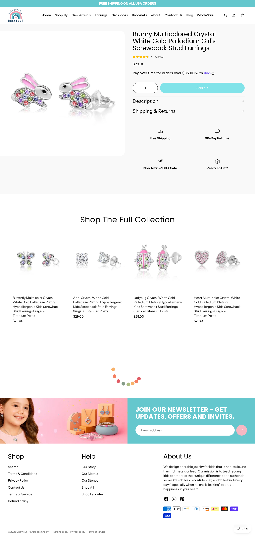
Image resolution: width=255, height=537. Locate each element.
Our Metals (90, 474)
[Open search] (225, 15)
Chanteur (22, 531)
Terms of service (96, 531)
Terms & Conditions (22, 474)
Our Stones (90, 480)
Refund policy (18, 501)
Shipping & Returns (154, 111)
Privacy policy (77, 531)
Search (13, 467)
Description (145, 101)
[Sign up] (241, 430)
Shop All (88, 487)
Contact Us (16, 487)
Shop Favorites (93, 494)
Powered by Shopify (38, 531)
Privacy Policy (18, 480)
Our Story (89, 467)
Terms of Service (20, 494)
